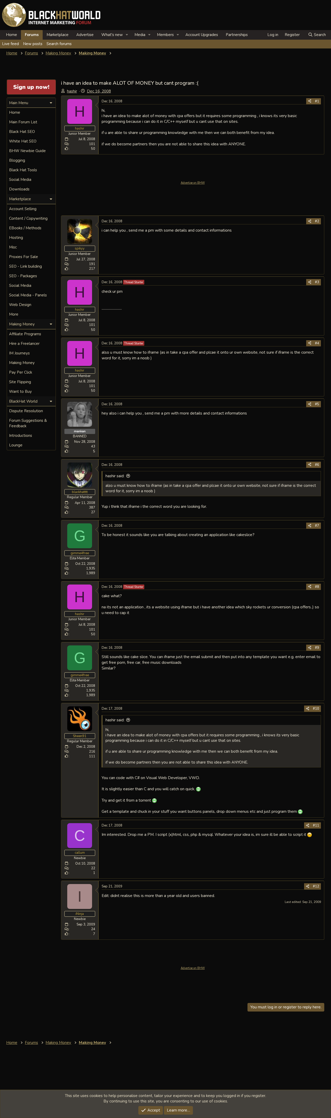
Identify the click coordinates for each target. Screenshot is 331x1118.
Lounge (15, 445)
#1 (317, 101)
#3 (317, 282)
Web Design (20, 304)
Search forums (59, 43)
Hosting (16, 237)
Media (139, 34)
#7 (317, 525)
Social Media (20, 179)
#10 (316, 708)
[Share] (309, 101)
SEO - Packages (23, 276)
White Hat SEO (22, 141)
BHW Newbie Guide (27, 150)
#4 (317, 343)
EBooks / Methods (25, 228)
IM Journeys (19, 353)
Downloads (19, 189)
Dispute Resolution (26, 411)
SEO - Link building (25, 266)
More (13, 314)
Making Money (22, 362)
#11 (316, 825)
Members (165, 34)
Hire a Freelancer (24, 343)
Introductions (20, 435)
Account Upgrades (201, 34)
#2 (317, 221)
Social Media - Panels (28, 295)
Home (11, 34)
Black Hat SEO (22, 131)
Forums (32, 34)
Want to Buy (20, 391)
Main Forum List (23, 122)
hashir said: (115, 476)
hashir (72, 91)
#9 (317, 647)
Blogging (17, 160)
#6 (317, 464)
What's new (112, 34)
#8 (317, 587)
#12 (316, 886)
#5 (317, 404)
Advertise (85, 34)
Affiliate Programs (25, 334)
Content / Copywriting (28, 218)
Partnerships (237, 34)
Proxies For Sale (23, 256)
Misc (13, 247)
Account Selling (22, 208)
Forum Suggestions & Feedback (28, 423)
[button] (127, 35)
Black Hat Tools (23, 170)
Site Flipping (20, 381)
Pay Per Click (20, 372)
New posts (32, 43)
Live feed (10, 43)
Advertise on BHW (193, 183)
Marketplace (58, 34)
